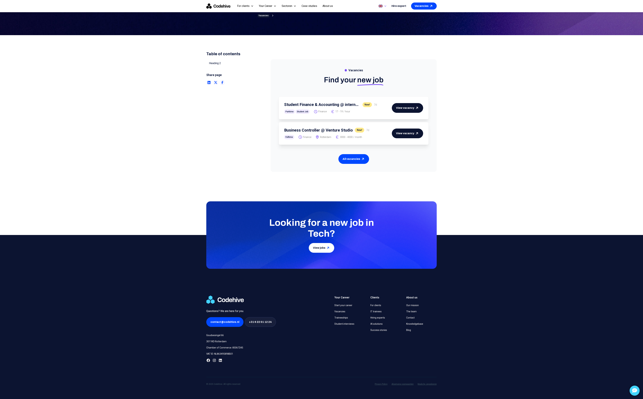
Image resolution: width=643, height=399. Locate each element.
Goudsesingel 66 (215, 335)
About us (328, 6)
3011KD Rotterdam (216, 341)
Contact (410, 317)
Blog (408, 330)
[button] (245, 6)
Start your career (343, 305)
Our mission (412, 305)
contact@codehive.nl (224, 322)
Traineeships (341, 317)
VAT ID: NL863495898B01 (219, 353)
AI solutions (376, 324)
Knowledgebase (414, 324)
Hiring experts (377, 317)
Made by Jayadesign (427, 384)
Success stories (378, 330)
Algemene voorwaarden (402, 384)
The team (411, 311)
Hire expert (398, 6)
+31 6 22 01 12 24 (260, 322)
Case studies (309, 6)
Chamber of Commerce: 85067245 (224, 347)
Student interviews (344, 324)
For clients (375, 305)
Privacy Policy (381, 384)
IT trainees (376, 311)
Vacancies (339, 311)
